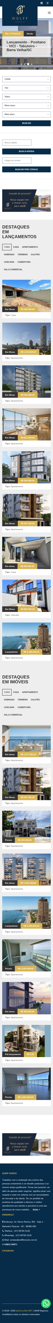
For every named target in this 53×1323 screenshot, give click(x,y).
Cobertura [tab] (24, 262)
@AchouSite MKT (24, 1310)
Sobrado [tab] (9, 254)
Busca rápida (26, 151)
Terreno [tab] (23, 254)
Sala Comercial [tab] (13, 269)
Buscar (26, 123)
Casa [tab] (16, 247)
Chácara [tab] (9, 262)
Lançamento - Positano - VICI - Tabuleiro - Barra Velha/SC (26, 46)
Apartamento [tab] (30, 247)
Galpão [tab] (35, 254)
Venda (30, 33)
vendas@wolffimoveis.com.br (23, 1240)
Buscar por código (26, 169)
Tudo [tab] (7, 247)
